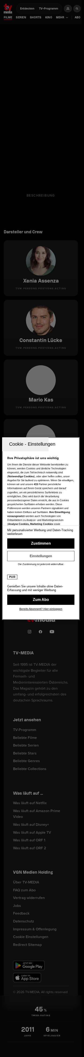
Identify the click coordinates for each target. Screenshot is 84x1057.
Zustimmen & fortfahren (40, 543)
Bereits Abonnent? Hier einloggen (40, 609)
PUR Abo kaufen (40, 600)
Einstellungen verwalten (40, 556)
